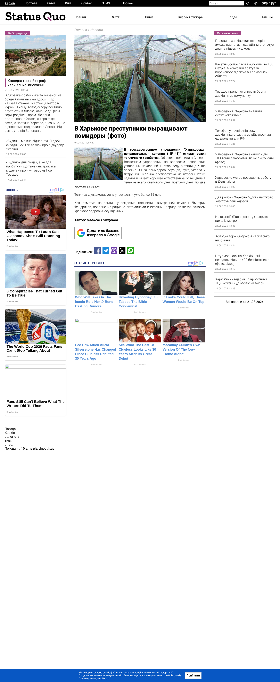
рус (273, 3)
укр (265, 3)
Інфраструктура (190, 17)
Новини (80, 17)
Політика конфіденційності (94, 678)
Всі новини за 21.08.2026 (245, 302)
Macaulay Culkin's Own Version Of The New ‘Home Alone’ (181, 349)
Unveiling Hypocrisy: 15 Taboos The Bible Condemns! (138, 301)
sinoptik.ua (47, 448)
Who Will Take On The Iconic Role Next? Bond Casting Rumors (94, 301)
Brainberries (96, 312)
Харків (10, 3)
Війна (149, 17)
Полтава (31, 3)
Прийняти (193, 675)
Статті (115, 17)
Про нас (128, 3)
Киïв (68, 3)
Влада (232, 17)
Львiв (51, 3)
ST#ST (107, 3)
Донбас (86, 3)
